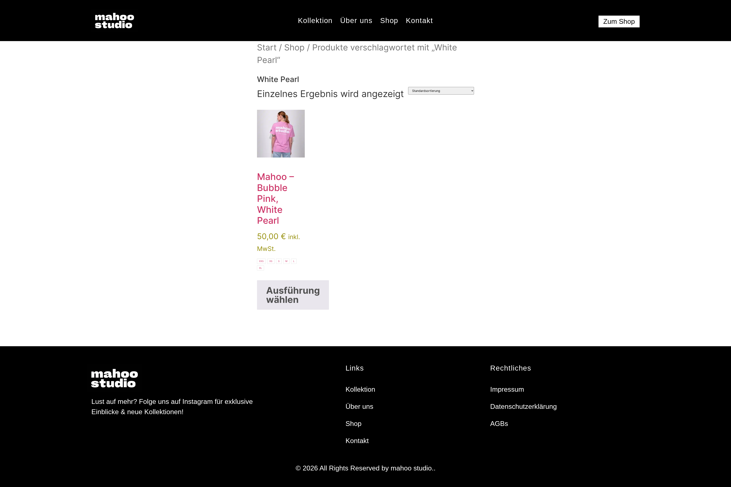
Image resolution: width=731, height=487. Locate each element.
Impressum (507, 389)
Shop (389, 20)
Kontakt (419, 20)
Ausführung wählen (293, 295)
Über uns (356, 20)
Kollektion (315, 20)
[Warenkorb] (582, 22)
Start (267, 47)
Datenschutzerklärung (523, 406)
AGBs (499, 423)
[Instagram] (93, 428)
